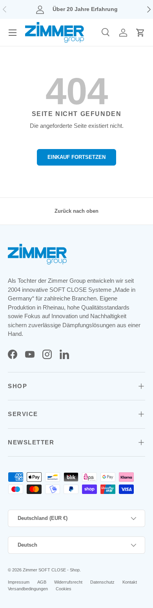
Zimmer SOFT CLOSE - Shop (51, 569)
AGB (41, 582)
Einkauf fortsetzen (76, 157)
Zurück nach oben (76, 211)
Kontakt (129, 582)
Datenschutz (102, 582)
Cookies (63, 588)
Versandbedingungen (28, 588)
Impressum (18, 582)
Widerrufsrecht (68, 582)
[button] (140, 32)
